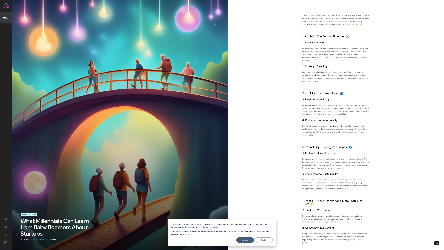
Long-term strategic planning (314, 72)
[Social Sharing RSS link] (5, 235)
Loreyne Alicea (39, 239)
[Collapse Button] (6, 17)
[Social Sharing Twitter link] (5, 219)
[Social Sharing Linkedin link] (5, 242)
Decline (264, 240)
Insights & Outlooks (29, 215)
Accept (245, 240)
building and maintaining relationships (333, 105)
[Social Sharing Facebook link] (5, 227)
